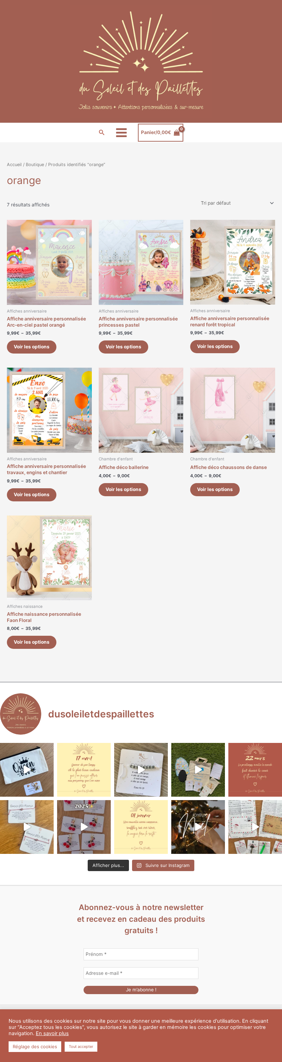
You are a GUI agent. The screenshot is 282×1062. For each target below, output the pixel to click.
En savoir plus (52, 1033)
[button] (102, 132)
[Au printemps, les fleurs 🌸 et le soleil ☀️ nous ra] (255, 770)
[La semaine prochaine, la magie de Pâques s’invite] (198, 770)
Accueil (14, 164)
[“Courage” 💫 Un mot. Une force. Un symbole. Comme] (141, 770)
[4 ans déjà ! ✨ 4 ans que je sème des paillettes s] (84, 827)
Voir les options (32, 346)
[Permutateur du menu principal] (121, 132)
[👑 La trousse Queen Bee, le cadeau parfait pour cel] (27, 770)
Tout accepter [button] (81, 1046)
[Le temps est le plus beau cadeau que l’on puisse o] (84, 770)
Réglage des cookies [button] (35, 1046)
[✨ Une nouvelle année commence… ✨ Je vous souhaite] (141, 827)
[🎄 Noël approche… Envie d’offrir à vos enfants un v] (255, 827)
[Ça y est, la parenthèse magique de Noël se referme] (198, 827)
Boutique (35, 164)
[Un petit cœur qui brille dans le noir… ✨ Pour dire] (27, 827)
